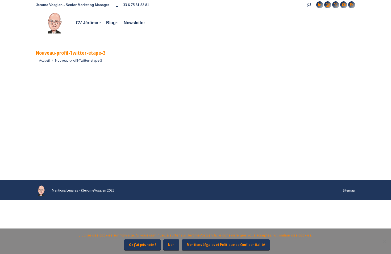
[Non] (384, 241)
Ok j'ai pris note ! (142, 244)
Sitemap (349, 190)
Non (171, 244)
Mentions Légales (65, 190)
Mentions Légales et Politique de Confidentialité (226, 244)
